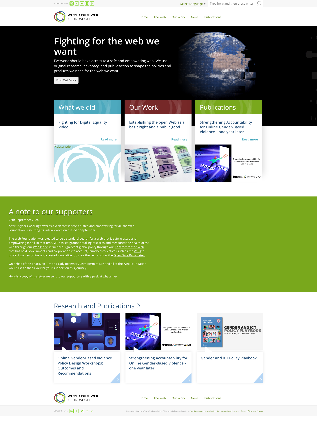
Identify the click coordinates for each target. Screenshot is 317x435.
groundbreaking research (87, 243)
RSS (72, 3)
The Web (160, 17)
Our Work (178, 17)
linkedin (92, 3)
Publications (212, 17)
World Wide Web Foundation (76, 17)
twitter (82, 3)
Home (143, 17)
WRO (137, 251)
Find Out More (66, 80)
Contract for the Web (129, 247)
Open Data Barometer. (129, 255)
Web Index (40, 247)
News (194, 17)
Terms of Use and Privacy (252, 411)
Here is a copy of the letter (27, 276)
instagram (87, 3)
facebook (77, 3)
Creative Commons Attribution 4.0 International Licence (214, 411)
